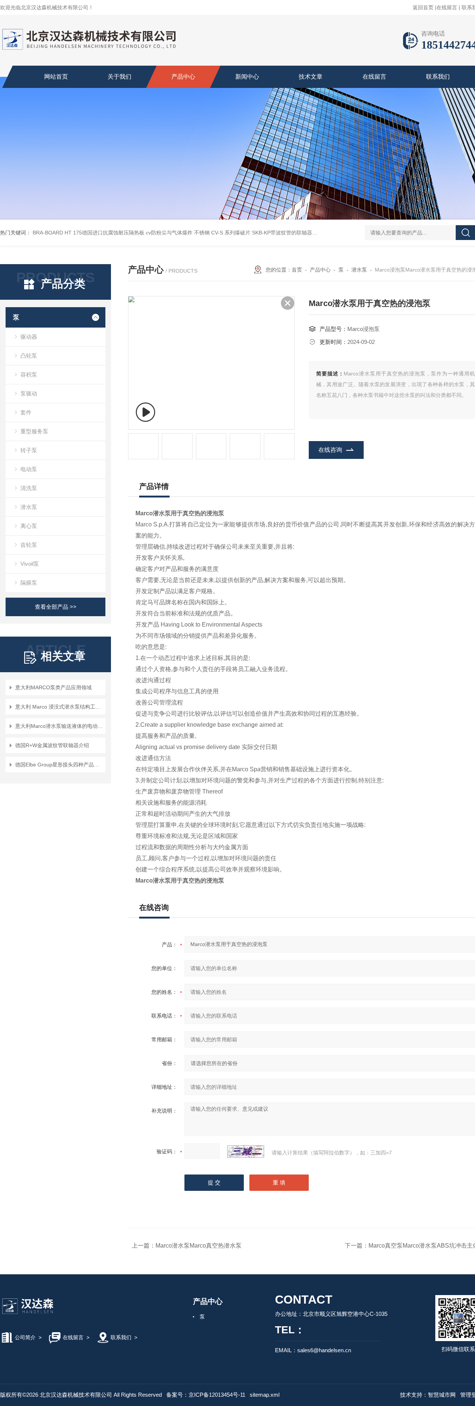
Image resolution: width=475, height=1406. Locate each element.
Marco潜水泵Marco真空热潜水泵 (198, 1245)
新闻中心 (247, 76)
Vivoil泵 (29, 564)
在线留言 (446, 7)
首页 (297, 270)
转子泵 (28, 450)
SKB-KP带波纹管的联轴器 (282, 233)
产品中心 (183, 76)
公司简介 (25, 1337)
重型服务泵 (34, 431)
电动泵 (28, 469)
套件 (26, 412)
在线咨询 (330, 450)
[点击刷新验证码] (245, 1151)
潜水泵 (28, 507)
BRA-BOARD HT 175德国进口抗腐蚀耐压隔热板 (88, 233)
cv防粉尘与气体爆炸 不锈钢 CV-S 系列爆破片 (198, 233)
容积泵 (28, 374)
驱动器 (28, 337)
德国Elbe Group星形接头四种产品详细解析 (59, 765)
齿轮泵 (28, 545)
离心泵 (28, 526)
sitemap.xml (264, 1395)
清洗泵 (28, 488)
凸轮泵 (28, 355)
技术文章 (310, 76)
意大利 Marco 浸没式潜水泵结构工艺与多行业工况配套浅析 (59, 707)
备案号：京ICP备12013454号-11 (205, 1395)
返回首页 (423, 7)
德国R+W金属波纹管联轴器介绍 (52, 745)
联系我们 (438, 76)
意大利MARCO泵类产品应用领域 (53, 687)
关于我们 (119, 76)
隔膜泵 (28, 582)
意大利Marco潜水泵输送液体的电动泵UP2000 (59, 726)
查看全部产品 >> (55, 607)
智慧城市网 (442, 1395)
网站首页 (56, 76)
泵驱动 (28, 393)
